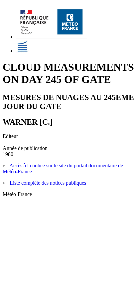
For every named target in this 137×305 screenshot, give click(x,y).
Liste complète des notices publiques (48, 183)
